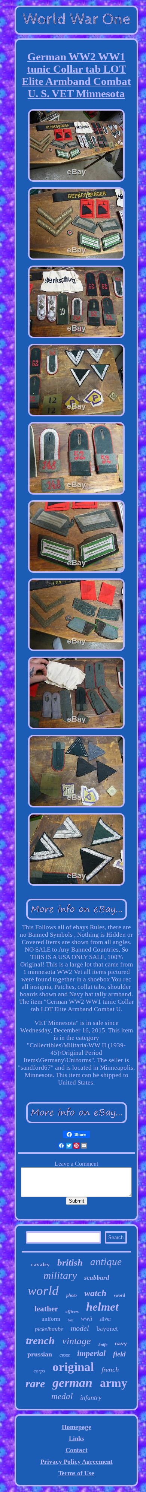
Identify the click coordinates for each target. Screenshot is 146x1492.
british (70, 1262)
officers (72, 1311)
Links (76, 1438)
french (110, 1370)
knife (102, 1344)
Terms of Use (76, 1473)
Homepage (76, 1427)
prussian (39, 1354)
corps (39, 1371)
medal (62, 1396)
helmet (102, 1306)
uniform (51, 1319)
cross (65, 1355)
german (72, 1383)
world (43, 1290)
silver (105, 1319)
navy (121, 1344)
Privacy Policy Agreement (76, 1461)
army (113, 1383)
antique (106, 1261)
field (119, 1354)
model (80, 1328)
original (73, 1367)
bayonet (107, 1328)
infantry (90, 1397)
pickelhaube (49, 1329)
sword (119, 1295)
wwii (86, 1318)
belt (70, 1320)
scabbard (96, 1277)
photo (71, 1295)
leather (46, 1308)
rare (35, 1383)
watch (95, 1293)
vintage (76, 1341)
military (60, 1275)
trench (40, 1340)
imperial (91, 1353)
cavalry (40, 1264)
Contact (77, 1450)
